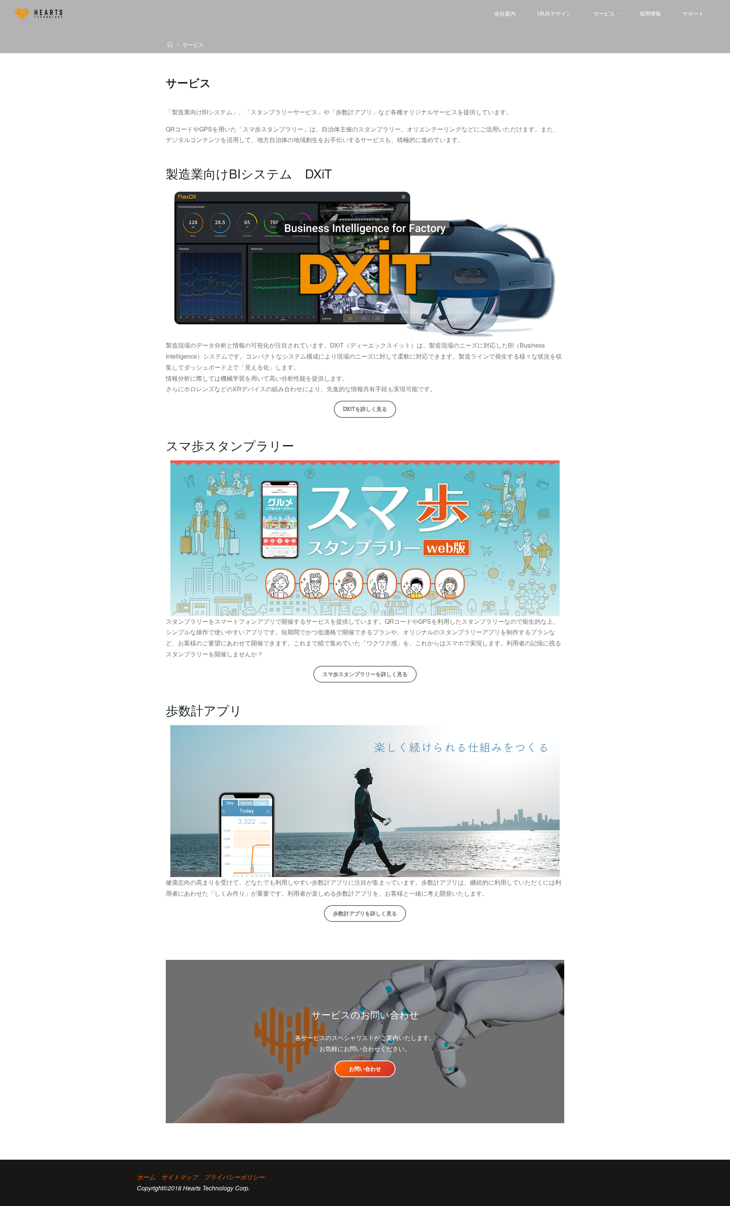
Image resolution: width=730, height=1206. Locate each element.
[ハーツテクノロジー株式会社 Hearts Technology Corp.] (38, 13)
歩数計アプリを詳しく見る (365, 913)
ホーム (146, 1177)
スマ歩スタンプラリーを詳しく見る (365, 674)
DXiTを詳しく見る (365, 409)
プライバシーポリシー (234, 1177)
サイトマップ (179, 1177)
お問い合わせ (365, 1068)
